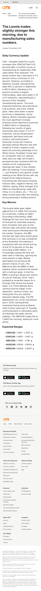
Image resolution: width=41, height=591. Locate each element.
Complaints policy (8, 526)
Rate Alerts (6, 475)
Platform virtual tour (9, 463)
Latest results (25, 523)
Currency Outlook (26, 463)
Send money (6, 494)
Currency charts (7, 478)
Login (31, 7)
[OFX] (6, 7)
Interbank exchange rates (10, 469)
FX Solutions (6, 443)
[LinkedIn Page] (12, 407)
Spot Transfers (7, 446)
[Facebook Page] (7, 407)
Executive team (7, 539)
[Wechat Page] (21, 407)
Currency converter (8, 466)
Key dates (24, 526)
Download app (7, 497)
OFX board (6, 536)
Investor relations (26, 529)
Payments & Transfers (9, 437)
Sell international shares (10, 511)
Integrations (24, 448)
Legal (4, 523)
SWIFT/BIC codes (8, 481)
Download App (25, 454)
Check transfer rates (9, 491)
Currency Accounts (8, 452)
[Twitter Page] (16, 407)
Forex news (24, 466)
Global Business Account (10, 434)
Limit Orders (6, 449)
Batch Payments (26, 445)
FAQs (10, 424)
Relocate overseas (8, 505)
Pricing (23, 451)
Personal (15, 2)
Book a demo (28, 424)
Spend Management (27, 437)
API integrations (25, 491)
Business (6, 2)
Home (4, 13)
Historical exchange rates (10, 472)
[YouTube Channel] (26, 407)
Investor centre (25, 520)
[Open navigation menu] (37, 7)
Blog (22, 469)
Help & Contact (18, 424)
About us (5, 520)
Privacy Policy (7, 529)
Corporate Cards (8, 440)
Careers (5, 542)
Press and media (26, 494)
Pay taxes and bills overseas (11, 508)
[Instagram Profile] (31, 407)
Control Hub (24, 434)
